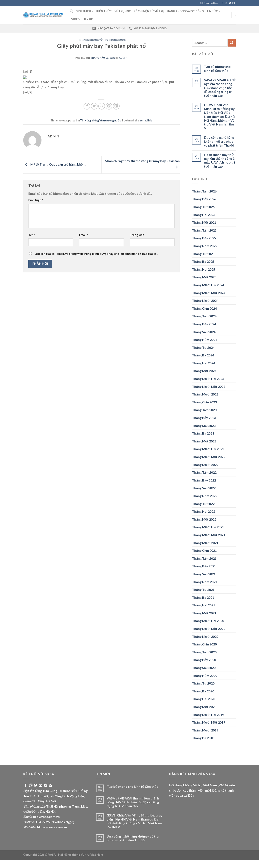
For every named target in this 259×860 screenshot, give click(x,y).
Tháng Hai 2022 (203, 511)
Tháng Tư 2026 (203, 207)
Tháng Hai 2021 (203, 605)
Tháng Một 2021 (204, 613)
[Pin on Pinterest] (109, 106)
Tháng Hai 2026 (203, 215)
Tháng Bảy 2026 (204, 199)
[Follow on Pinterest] (45, 785)
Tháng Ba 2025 (203, 261)
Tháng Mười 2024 (205, 300)
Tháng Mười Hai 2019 (208, 714)
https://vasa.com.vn (52, 827)
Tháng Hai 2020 (203, 699)
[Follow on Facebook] (222, 3)
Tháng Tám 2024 (204, 316)
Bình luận (35, 200)
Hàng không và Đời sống (185, 11)
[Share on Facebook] (87, 106)
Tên (31, 235)
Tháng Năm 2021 (204, 582)
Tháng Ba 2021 (203, 597)
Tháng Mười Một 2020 (208, 628)
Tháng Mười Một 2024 (208, 293)
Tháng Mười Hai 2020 (208, 621)
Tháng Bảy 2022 (204, 480)
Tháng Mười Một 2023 (208, 386)
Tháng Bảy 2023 (204, 418)
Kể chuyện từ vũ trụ (149, 11)
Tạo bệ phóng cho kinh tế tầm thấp (217, 68)
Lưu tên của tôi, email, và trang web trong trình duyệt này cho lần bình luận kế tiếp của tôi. (96, 253)
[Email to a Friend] (101, 106)
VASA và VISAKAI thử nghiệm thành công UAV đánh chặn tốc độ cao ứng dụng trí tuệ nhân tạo (220, 87)
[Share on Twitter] (94, 106)
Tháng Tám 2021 (204, 558)
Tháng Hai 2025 (203, 269)
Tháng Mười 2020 (205, 636)
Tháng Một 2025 (204, 277)
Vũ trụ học (123, 11)
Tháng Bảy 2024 (204, 324)
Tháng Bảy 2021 (204, 566)
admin (123, 57)
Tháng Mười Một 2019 (208, 722)
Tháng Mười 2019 (205, 730)
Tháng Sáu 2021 (203, 574)
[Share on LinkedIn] (116, 106)
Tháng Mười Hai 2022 (208, 449)
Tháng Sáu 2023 (203, 425)
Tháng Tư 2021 (203, 589)
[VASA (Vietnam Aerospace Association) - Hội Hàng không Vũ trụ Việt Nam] (43, 15)
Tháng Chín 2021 (204, 550)
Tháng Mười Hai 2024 (208, 285)
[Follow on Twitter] (230, 3)
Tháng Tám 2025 (204, 230)
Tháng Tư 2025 (203, 254)
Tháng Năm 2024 (204, 339)
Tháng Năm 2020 (204, 675)
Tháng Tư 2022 (203, 504)
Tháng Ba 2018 (203, 738)
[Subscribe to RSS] (50, 785)
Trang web (137, 235)
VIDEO (75, 19)
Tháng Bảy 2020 (204, 660)
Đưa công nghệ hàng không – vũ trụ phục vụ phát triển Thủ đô (219, 141)
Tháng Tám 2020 (204, 652)
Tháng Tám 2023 (204, 410)
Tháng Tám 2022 (204, 472)
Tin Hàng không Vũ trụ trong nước (101, 39)
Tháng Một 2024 (204, 371)
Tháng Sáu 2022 (203, 488)
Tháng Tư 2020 (203, 683)
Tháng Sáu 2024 (203, 332)
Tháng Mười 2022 (205, 465)
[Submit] (232, 43)
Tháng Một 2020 (204, 707)
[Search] (71, 11)
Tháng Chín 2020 (204, 644)
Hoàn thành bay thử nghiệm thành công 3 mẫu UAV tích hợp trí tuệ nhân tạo (219, 160)
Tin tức (212, 11)
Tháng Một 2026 (204, 222)
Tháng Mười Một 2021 (208, 535)
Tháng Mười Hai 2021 (208, 527)
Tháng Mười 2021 (205, 543)
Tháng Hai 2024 (203, 363)
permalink (145, 120)
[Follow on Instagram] (226, 3)
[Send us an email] (233, 3)
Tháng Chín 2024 (204, 308)
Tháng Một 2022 (204, 519)
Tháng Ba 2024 (203, 355)
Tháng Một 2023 (204, 441)
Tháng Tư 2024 (203, 347)
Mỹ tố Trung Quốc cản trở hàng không (58, 164)
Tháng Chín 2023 (204, 402)
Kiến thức (103, 11)
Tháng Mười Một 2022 (208, 457)
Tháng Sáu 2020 (203, 668)
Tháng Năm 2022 (204, 496)
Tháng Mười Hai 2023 (208, 379)
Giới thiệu (83, 11)
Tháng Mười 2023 (205, 394)
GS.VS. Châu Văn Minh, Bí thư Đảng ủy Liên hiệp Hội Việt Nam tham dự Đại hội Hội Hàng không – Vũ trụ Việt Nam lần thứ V (219, 116)
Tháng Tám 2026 (204, 191)
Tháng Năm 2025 (204, 246)
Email (83, 235)
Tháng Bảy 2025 (204, 238)
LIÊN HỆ (88, 19)
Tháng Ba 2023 (203, 433)
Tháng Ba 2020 (203, 691)
